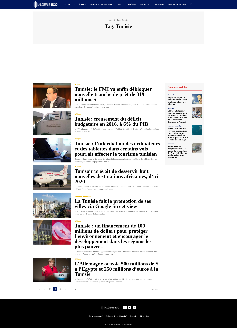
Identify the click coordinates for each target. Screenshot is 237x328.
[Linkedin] (129, 307)
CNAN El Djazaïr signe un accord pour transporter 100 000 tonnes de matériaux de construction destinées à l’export (178, 116)
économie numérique (83, 196)
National (171, 95)
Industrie (171, 144)
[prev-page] (35, 289)
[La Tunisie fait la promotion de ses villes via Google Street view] (52, 205)
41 (60, 289)
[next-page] (76, 289)
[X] (134, 307)
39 (50, 289)
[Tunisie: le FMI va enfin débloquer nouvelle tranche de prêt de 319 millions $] (52, 95)
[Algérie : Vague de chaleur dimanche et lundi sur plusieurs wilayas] (197, 99)
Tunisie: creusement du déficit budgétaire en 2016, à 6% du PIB (111, 121)
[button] (191, 4)
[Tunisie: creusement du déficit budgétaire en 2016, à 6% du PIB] (52, 123)
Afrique (78, 84)
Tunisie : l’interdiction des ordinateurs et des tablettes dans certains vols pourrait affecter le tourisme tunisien (117, 149)
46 (70, 289)
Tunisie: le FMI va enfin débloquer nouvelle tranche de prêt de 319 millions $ (113, 94)
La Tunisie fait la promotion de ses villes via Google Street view (113, 203)
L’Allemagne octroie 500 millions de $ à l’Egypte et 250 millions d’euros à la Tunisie (116, 269)
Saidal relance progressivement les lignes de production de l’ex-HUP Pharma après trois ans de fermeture (178, 152)
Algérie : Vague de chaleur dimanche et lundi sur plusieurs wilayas (177, 100)
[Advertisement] (118, 64)
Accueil (112, 20)
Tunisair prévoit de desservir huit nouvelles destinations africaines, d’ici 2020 (116, 176)
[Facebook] (125, 307)
